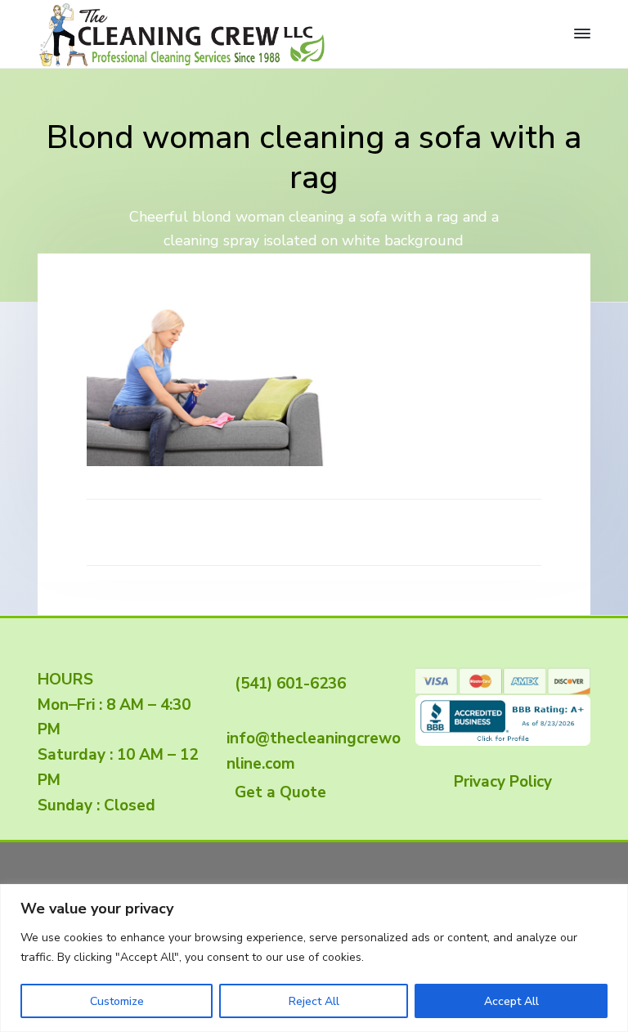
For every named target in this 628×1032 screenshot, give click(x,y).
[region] (314, 958)
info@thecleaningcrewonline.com (314, 738)
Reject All (314, 1001)
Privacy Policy (503, 781)
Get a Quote (276, 792)
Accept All (511, 1001)
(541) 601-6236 (286, 683)
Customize (117, 1001)
